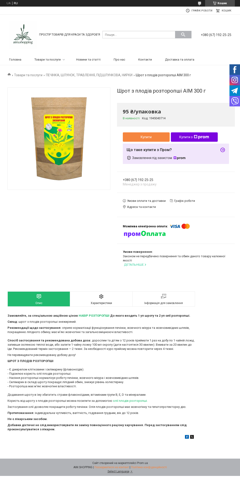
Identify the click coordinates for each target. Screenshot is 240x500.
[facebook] (187, 437)
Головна (15, 59)
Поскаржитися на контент (111, 467)
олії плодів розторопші (130, 400)
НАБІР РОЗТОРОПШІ (94, 315)
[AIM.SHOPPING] (23, 34)
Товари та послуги (47, 59)
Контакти (145, 59)
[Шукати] (183, 34)
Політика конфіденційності (149, 467)
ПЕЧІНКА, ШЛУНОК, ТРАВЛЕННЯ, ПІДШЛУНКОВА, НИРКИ (89, 75)
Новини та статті (88, 59)
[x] (192, 437)
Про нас (119, 59)
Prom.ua (142, 463)
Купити (146, 137)
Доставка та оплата (179, 59)
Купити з (186, 137)
